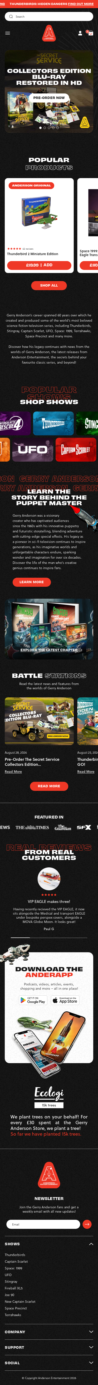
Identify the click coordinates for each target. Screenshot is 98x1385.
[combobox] (49, 16)
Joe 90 (9, 1294)
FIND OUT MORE (50, 3)
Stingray (11, 1281)
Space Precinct (16, 1308)
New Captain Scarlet (20, 1301)
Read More (49, 786)
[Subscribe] (87, 1224)
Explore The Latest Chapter (49, 650)
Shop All (49, 285)
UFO (8, 1274)
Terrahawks (13, 1314)
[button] (7, 33)
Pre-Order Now (49, 115)
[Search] (10, 16)
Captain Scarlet (16, 1261)
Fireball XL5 (14, 1288)
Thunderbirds (15, 1254)
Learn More (32, 582)
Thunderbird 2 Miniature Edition (32, 254)
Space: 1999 (13, 1268)
